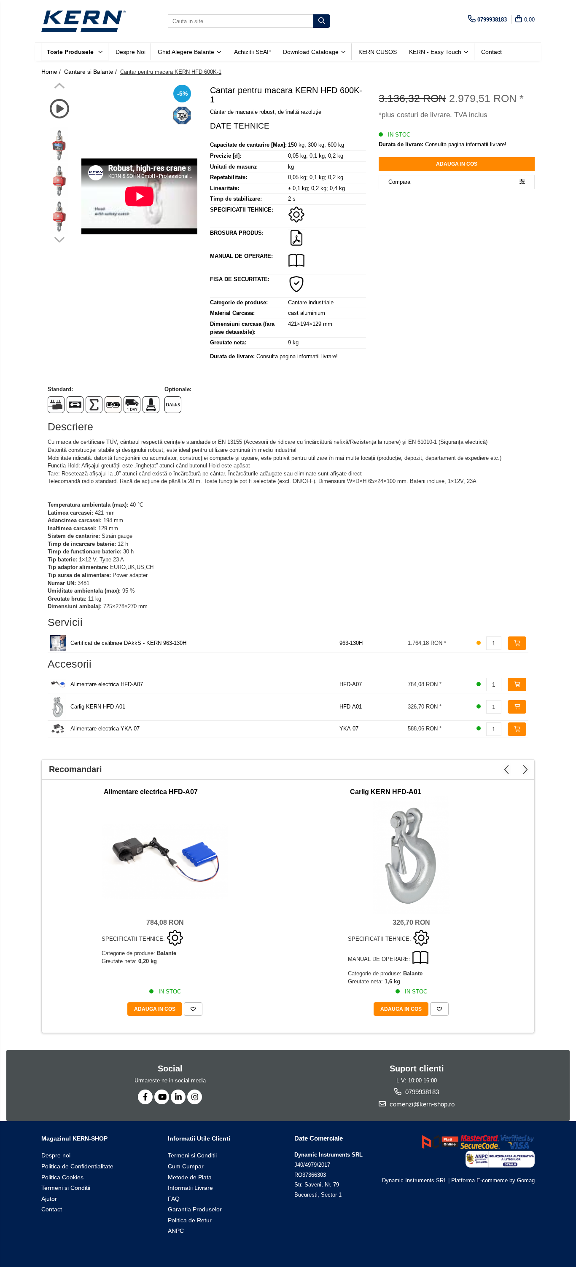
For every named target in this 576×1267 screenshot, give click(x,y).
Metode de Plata (190, 1177)
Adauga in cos (456, 164)
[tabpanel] (139, 196)
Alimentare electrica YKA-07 (105, 728)
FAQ (174, 1198)
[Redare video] (59, 108)
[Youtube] (161, 1097)
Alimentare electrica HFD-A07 (106, 684)
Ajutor (49, 1198)
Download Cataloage (311, 51)
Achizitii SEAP (252, 51)
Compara (399, 182)
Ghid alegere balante (187, 51)
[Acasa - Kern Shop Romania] (83, 21)
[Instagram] (194, 1097)
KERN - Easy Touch (436, 51)
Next (59, 238)
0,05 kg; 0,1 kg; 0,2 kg (315, 156)
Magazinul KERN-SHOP (74, 1138)
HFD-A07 (350, 684)
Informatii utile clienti (199, 1138)
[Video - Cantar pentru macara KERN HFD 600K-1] (139, 196)
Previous (59, 87)
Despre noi (130, 51)
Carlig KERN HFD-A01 (97, 706)
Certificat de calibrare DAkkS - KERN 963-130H (128, 643)
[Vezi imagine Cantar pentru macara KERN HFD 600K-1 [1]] (59, 180)
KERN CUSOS (377, 51)
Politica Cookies (62, 1177)
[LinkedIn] (178, 1097)
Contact (491, 51)
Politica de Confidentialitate (77, 1166)
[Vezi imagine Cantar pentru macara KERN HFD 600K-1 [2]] (59, 216)
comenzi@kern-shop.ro (421, 1104)
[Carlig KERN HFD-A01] (411, 855)
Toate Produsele (71, 51)
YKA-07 (348, 728)
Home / (51, 71)
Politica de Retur (190, 1220)
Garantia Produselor (195, 1209)
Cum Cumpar (186, 1166)
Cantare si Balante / (91, 71)
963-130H (351, 643)
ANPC (176, 1230)
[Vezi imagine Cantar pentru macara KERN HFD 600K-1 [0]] (59, 144)
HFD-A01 (350, 706)
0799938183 (421, 1091)
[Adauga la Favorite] (193, 1009)
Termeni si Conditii (65, 1187)
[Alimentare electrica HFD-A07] (165, 861)
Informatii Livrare (190, 1187)
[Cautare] (321, 21)
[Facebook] (145, 1097)
